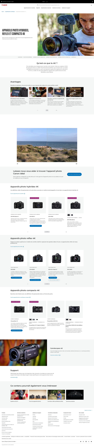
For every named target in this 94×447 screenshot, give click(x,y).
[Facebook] (80, 441)
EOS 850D (32, 269)
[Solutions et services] (60, 7)
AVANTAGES (20, 57)
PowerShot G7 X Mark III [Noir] (36, 325)
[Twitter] (88, 441)
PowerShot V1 (14, 321)
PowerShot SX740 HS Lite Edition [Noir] (74, 326)
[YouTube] (91, 441)
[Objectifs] (40, 7)
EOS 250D (69, 269)
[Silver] (33, 319)
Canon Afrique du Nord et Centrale (9, 441)
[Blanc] (71, 215)
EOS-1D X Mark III (52, 269)
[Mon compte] (91, 5)
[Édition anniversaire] (37, 319)
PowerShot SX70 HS (52, 321)
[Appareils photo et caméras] (35, 7)
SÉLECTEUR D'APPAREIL (27, 57)
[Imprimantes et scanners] (51, 7)
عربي (47, 1)
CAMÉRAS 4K (73, 57)
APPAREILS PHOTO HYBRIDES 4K (39, 57)
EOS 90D (13, 269)
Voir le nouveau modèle (16, 277)
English (43, 1)
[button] (37, 110)
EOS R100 (50, 216)
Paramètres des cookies (6, 438)
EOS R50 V (32, 216)
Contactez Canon (53, 277)
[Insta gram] (83, 441)
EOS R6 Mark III (14, 216)
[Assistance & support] (70, 7)
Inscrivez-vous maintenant (36, 225)
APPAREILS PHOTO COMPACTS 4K (64, 57)
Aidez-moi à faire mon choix (74, 174)
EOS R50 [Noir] (71, 219)
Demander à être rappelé (16, 330)
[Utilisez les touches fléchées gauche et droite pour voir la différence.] (47, 145)
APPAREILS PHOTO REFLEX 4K (51, 57)
